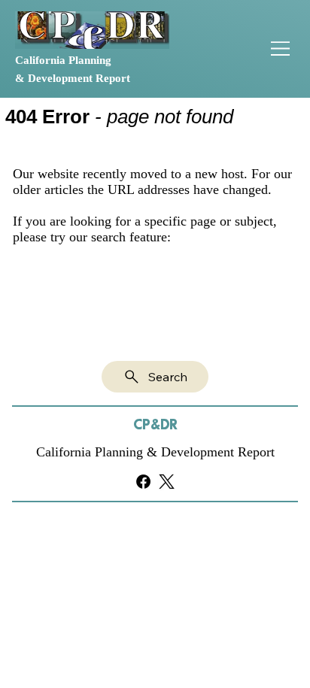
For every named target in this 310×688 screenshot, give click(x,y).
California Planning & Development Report (155, 451)
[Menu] (281, 48)
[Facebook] (143, 481)
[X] (166, 481)
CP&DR (155, 425)
